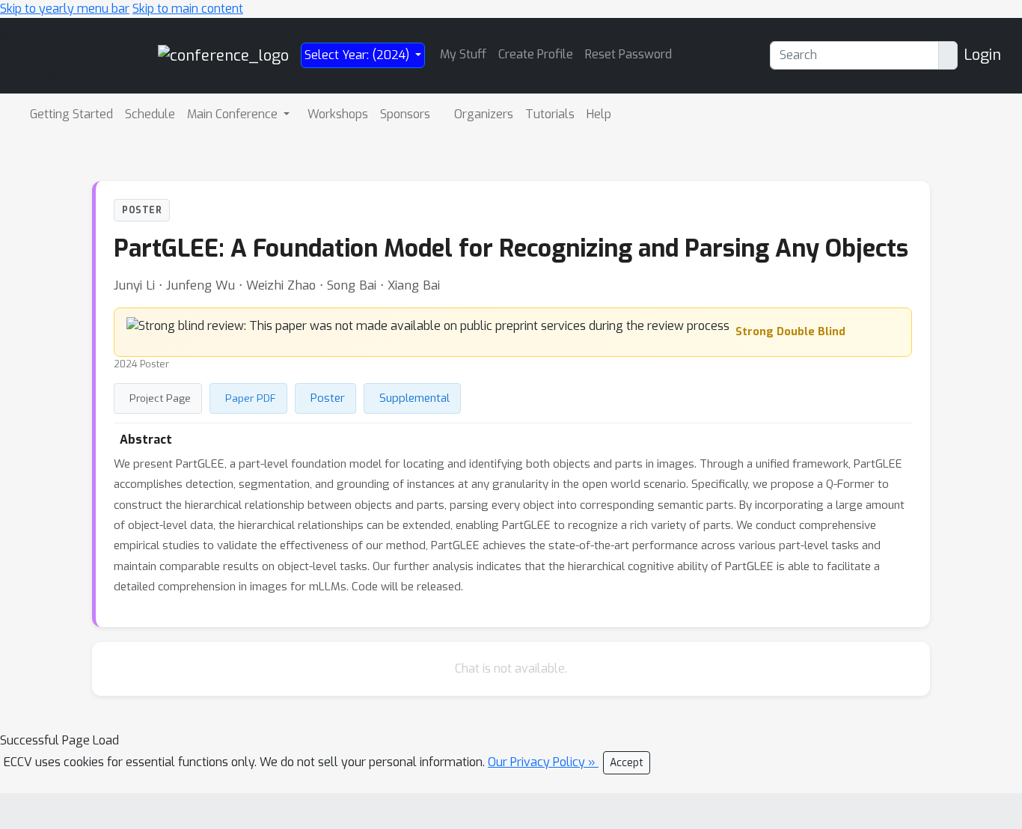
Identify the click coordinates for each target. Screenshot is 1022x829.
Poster (327, 398)
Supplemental (414, 398)
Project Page (160, 398)
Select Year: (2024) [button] (358, 55)
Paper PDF (250, 398)
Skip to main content (187, 8)
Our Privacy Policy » (543, 762)
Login (982, 55)
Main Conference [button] (234, 114)
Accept (626, 763)
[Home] (223, 55)
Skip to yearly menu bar (64, 8)
